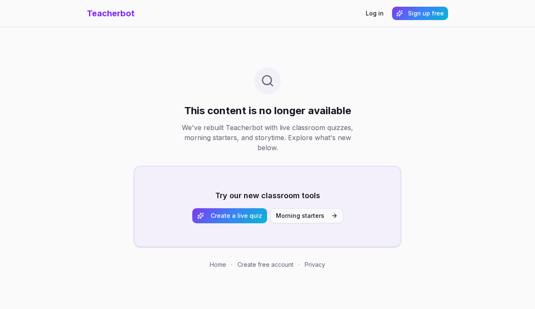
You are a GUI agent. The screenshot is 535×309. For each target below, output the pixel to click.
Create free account (265, 264)
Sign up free (426, 13)
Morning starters (300, 215)
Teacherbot (111, 13)
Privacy (315, 264)
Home (218, 264)
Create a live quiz (236, 215)
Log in (375, 13)
